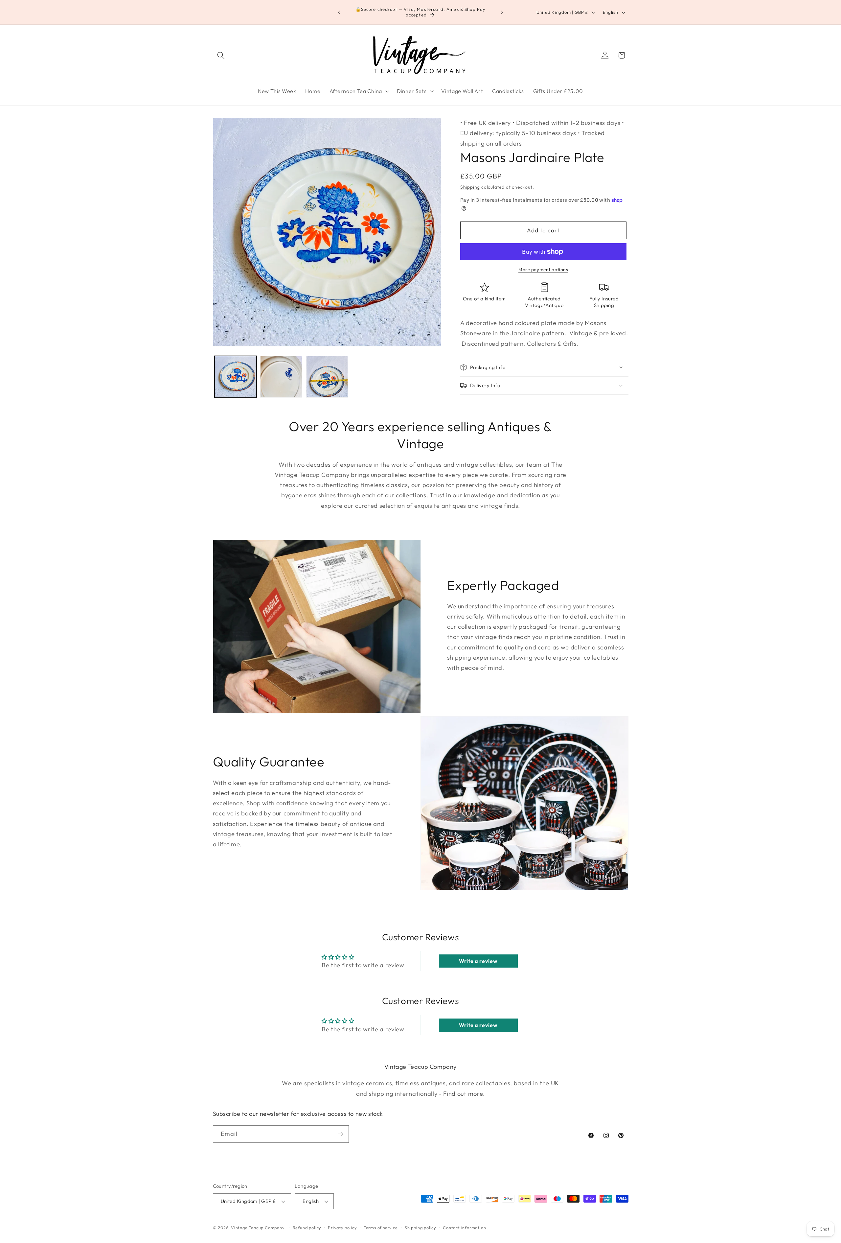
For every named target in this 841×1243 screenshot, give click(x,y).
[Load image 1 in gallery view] (236, 377)
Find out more (463, 1093)
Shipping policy (420, 1227)
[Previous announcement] (339, 12)
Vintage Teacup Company (257, 1227)
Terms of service (381, 1227)
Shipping (470, 187)
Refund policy (307, 1227)
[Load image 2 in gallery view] (281, 377)
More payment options (543, 269)
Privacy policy (342, 1227)
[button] (221, 55)
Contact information (464, 1227)
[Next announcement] (502, 12)
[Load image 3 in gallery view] (327, 377)
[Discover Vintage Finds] (340, 1134)
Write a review (478, 961)
